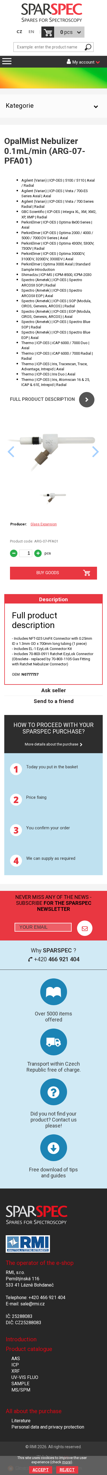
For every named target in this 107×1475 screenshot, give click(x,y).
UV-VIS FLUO (24, 1377)
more (66, 1462)
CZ (19, 31)
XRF (15, 1371)
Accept (41, 1470)
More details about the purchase (51, 744)
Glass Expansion (44, 524)
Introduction (21, 1339)
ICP (15, 1365)
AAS (15, 1358)
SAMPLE (20, 1383)
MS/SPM (20, 1390)
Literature (21, 1420)
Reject (67, 1470)
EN (31, 31)
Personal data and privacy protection (47, 1427)
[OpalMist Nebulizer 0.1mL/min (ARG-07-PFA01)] (53, 482)
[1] (84, 928)
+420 (56, 959)
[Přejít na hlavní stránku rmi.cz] (53, 13)
